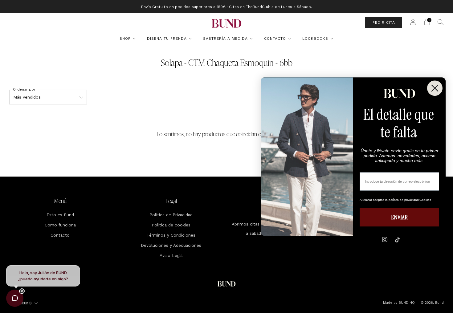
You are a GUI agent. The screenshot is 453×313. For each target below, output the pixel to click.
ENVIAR (399, 217)
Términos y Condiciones (171, 235)
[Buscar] (441, 22)
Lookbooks (315, 38)
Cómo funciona (60, 224)
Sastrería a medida (225, 38)
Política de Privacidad (171, 214)
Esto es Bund (60, 214)
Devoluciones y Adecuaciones (171, 245)
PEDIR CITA (384, 22)
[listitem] (226, 6)
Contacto (275, 38)
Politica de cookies (171, 224)
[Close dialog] (435, 88)
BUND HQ (406, 303)
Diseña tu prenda (167, 38)
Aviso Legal (171, 255)
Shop (125, 38)
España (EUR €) (21, 303)
